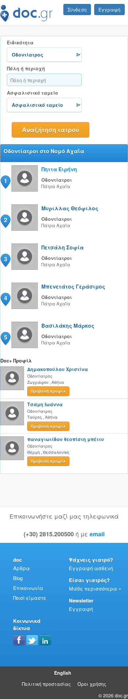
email (97, 534)
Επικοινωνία (28, 587)
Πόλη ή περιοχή (26, 68)
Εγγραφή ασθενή (91, 568)
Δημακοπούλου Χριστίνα (57, 369)
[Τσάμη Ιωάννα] (12, 413)
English (62, 672)
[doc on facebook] (19, 640)
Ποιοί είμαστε (29, 597)
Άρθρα (21, 568)
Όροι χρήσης (91, 684)
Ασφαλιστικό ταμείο (32, 93)
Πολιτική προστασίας (46, 684)
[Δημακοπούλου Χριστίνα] (12, 378)
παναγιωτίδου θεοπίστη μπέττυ (65, 439)
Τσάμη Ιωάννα (45, 404)
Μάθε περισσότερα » (95, 588)
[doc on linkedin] (45, 640)
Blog (18, 577)
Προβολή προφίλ (48, 391)
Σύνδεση (77, 9)
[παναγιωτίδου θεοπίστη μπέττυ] (12, 448)
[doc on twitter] (32, 640)
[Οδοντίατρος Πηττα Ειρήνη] (24, 189)
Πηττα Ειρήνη (59, 169)
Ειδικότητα (20, 42)
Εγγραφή (109, 9)
